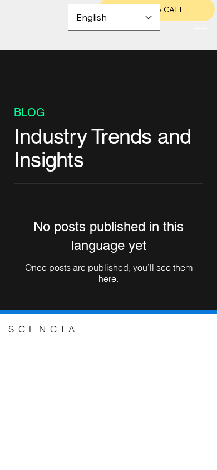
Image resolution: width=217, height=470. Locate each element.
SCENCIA (43, 329)
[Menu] (200, 24)
